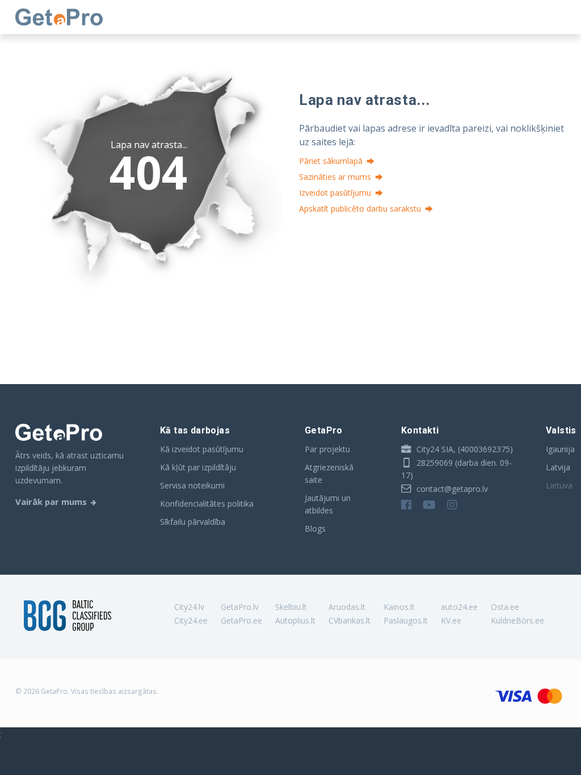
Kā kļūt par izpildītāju (198, 467)
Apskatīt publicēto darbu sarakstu (360, 208)
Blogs (315, 528)
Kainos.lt (399, 606)
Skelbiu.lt (291, 606)
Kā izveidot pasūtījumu (201, 449)
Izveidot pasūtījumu (335, 192)
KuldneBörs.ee (517, 620)
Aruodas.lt (347, 606)
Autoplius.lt (295, 620)
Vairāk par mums (51, 501)
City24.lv (189, 606)
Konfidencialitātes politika (207, 503)
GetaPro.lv (240, 606)
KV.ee (451, 620)
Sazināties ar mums (335, 176)
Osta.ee (505, 606)
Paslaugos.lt (406, 620)
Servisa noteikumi (192, 485)
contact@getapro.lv (451, 488)
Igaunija (560, 449)
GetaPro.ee (241, 620)
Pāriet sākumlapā (331, 160)
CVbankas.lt (350, 620)
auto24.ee (459, 606)
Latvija (558, 467)
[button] (390, 310)
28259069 (433, 462)
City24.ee (191, 620)
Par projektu (327, 449)
